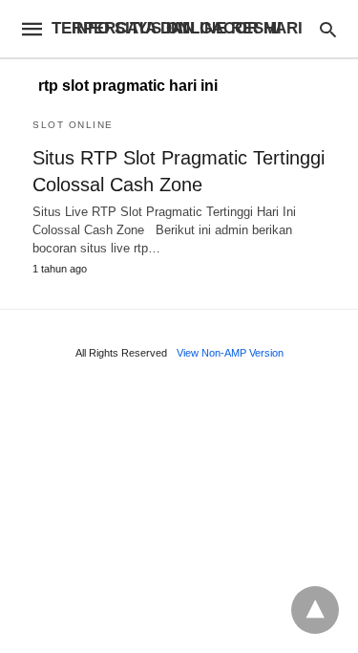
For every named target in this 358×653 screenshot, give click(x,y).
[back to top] (315, 610)
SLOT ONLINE (73, 125)
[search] (328, 29)
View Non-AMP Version (230, 353)
